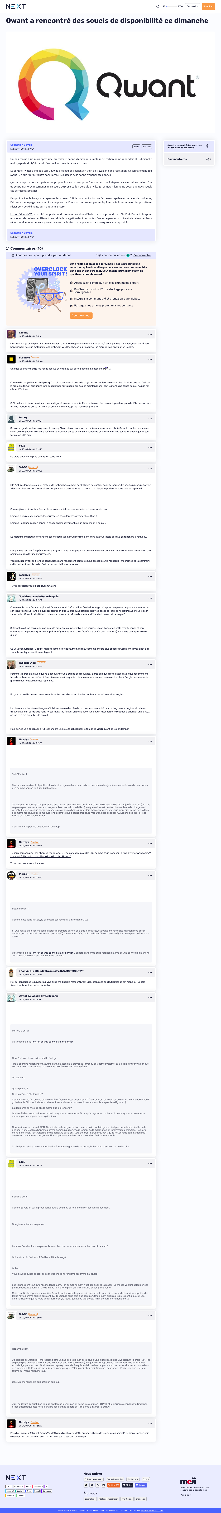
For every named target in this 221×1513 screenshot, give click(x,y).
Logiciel (20, 1491)
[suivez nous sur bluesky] (86, 1485)
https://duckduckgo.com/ (35, 585)
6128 (22, 445)
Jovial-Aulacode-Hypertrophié (39, 596)
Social (37, 1491)
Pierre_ (24, 874)
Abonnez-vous (81, 315)
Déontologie (90, 1499)
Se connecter (142, 255)
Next (29, 1491)
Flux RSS (115, 1485)
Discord (142, 1485)
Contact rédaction (115, 1479)
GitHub (129, 1485)
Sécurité (10, 1496)
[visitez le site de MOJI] (188, 1483)
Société (20, 1496)
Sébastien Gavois (21, 144)
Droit (9, 1486)
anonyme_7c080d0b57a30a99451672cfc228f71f (51, 971)
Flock (28, 1486)
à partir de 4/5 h (27, 163)
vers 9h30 (49, 170)
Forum (146, 1479)
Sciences (47, 1491)
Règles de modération (108, 1499)
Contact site (133, 1479)
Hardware (38, 1486)
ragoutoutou (27, 662)
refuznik (24, 574)
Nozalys (24, 739)
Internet (10, 1491)
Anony (23, 417)
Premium (208, 6)
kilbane (23, 332)
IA (46, 1486)
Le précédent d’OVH (21, 214)
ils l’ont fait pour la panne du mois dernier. (51, 952)
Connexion (192, 6)
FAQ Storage (127, 1499)
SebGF (23, 467)
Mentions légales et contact (152, 1511)
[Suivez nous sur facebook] (97, 1485)
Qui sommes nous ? (93, 1479)
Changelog (140, 1499)
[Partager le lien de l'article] (206, 146)
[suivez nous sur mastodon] (91, 1485)
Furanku (24, 357)
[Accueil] (16, 6)
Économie (18, 1486)
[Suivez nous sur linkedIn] (103, 1485)
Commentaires (177, 159)
